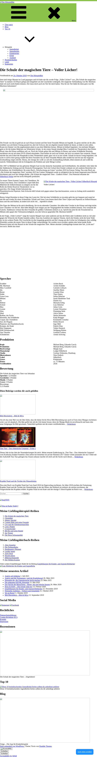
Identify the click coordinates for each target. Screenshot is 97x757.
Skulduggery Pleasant (13, 549)
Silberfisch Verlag (6, 176)
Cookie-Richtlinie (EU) (9, 617)
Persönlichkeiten (11, 60)
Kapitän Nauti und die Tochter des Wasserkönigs (18, 481)
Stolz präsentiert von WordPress (12, 746)
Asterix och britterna (12, 576)
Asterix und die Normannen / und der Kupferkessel (24, 578)
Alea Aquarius (10, 545)
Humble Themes (45, 746)
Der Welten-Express (12, 560)
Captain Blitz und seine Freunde (17, 522)
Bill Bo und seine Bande (14, 531)
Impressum (4, 622)
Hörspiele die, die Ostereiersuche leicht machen (22, 580)
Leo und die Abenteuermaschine (17, 525)
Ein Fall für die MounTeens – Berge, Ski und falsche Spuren (27, 585)
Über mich (9, 25)
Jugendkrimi (14, 49)
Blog (6, 27)
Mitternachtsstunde (12, 558)
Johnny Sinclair (10, 520)
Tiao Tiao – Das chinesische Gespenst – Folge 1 (18, 449)
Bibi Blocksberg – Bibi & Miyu (12, 416)
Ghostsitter (9, 518)
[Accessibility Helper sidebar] (6, 748)
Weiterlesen (71, 424)
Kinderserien (14, 53)
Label (7, 62)
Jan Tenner (9, 533)
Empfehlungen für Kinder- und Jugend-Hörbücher (23, 589)
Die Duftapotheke (11, 547)
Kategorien (9, 64)
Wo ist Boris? (10, 593)
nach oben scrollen (85, 752)
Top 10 (7, 29)
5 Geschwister (10, 529)
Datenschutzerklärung (8, 615)
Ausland (12, 58)
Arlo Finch (9, 554)
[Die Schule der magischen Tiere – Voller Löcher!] (70, 181)
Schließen (4, 751)
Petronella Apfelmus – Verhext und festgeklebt (22, 591)
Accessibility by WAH (8, 756)
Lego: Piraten (10, 527)
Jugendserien (14, 51)
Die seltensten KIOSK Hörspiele (17, 582)
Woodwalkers (10, 556)
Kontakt (3, 619)
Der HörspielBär (36, 76)
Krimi (11, 56)
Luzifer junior (10, 551)
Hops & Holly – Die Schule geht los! (18, 587)
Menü (74, 21)
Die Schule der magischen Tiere (17, 516)
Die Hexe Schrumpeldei (14, 535)
